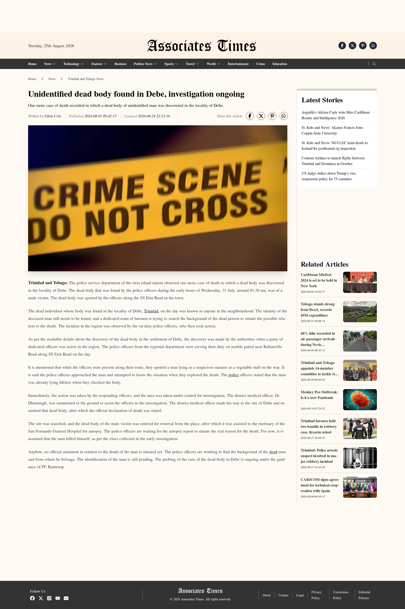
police (234, 374)
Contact (283, 595)
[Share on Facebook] (342, 45)
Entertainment (238, 63)
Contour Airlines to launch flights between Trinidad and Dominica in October (333, 160)
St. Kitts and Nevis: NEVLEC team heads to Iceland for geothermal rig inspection (335, 145)
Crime (260, 63)
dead (273, 451)
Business (120, 63)
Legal (300, 595)
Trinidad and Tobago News (86, 79)
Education (280, 63)
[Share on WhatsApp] (373, 45)
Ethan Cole (53, 115)
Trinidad (151, 311)
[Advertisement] (202, 14)
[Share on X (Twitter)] (352, 45)
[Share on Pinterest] (363, 45)
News (52, 79)
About (266, 595)
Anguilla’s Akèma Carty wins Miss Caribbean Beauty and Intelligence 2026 (336, 115)
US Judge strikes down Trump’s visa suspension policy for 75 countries (329, 176)
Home (32, 63)
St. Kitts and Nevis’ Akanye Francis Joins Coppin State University (332, 130)
